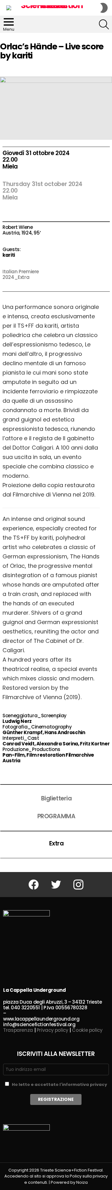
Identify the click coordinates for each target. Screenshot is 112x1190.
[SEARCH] (104, 24)
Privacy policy (52, 1030)
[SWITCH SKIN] (104, 8)
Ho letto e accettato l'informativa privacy (59, 1084)
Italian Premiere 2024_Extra (20, 274)
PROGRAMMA (56, 816)
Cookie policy (87, 1030)
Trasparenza (18, 1030)
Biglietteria (56, 798)
